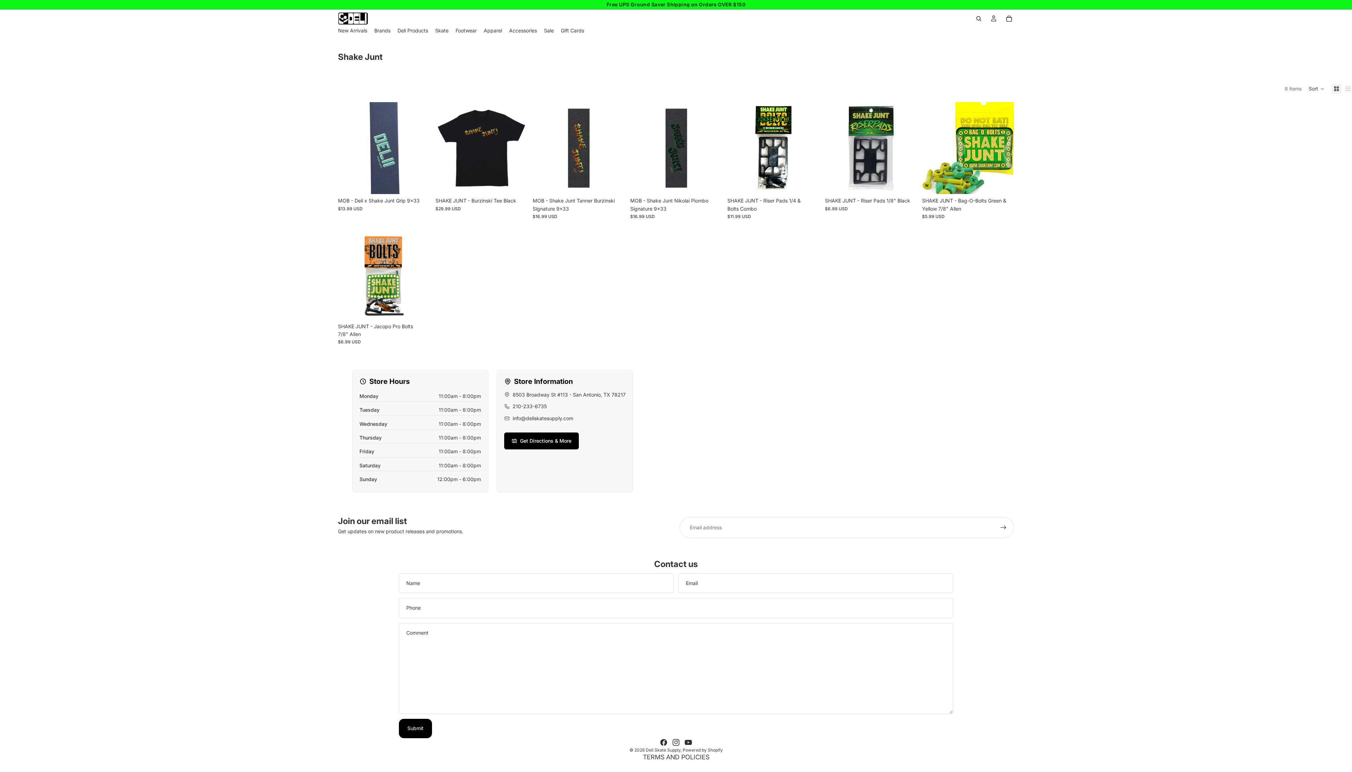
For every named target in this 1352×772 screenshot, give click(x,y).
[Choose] (516, 183)
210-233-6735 (530, 406)
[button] (1317, 88)
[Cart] (1009, 18)
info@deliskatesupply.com (543, 418)
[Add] (419, 183)
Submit (415, 728)
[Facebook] (663, 742)
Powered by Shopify (703, 750)
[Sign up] (1003, 527)
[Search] (979, 18)
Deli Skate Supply (663, 750)
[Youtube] (688, 742)
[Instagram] (676, 742)
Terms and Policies (676, 757)
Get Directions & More (545, 441)
